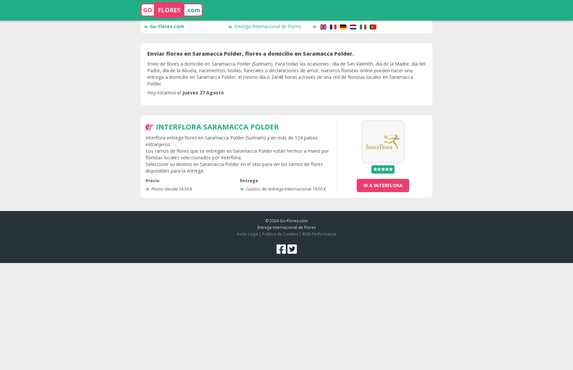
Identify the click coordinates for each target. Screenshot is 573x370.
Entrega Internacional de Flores (267, 26)
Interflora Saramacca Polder (217, 127)
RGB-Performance (319, 234)
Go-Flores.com (167, 26)
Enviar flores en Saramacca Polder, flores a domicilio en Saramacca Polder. (250, 53)
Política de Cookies (280, 234)
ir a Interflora (383, 185)
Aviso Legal (247, 234)
